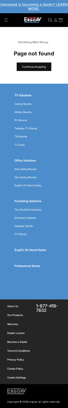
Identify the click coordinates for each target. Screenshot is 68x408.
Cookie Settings (16, 377)
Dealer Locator (16, 332)
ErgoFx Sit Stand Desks (28, 185)
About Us (12, 306)
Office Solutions (25, 160)
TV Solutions (23, 95)
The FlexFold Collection (28, 209)
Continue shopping (34, 66)
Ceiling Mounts (23, 103)
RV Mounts (21, 120)
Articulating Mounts (26, 169)
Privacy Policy (15, 359)
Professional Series (27, 266)
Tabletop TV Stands (26, 128)
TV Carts (20, 144)
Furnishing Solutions (28, 201)
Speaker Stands (24, 225)
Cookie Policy (15, 368)
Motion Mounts (23, 112)
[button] (6, 20)
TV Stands (20, 234)
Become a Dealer (17, 341)
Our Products (15, 315)
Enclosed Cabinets (25, 217)
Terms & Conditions (18, 350)
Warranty (12, 324)
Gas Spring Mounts (25, 177)
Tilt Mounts (21, 136)
